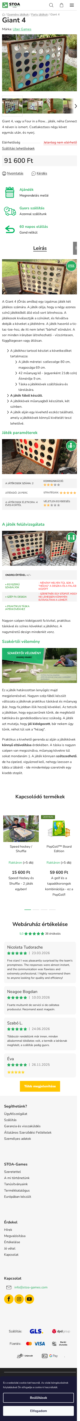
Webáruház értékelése (40, 924)
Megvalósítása (14, 1236)
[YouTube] (29, 1299)
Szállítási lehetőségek (18, 148)
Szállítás (10, 1120)
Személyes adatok (17, 1138)
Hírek (8, 1230)
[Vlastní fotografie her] (40, 276)
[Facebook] (9, 1299)
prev (4, 835)
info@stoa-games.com (31, 1287)
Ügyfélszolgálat (15, 1114)
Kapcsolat (11, 1254)
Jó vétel (9, 1248)
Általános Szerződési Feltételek (27, 1132)
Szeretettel (12, 1172)
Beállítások (38, 1398)
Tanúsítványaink (16, 1184)
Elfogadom (38, 1411)
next (75, 835)
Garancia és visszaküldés (22, 1126)
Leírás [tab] (40, 248)
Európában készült (17, 1196)
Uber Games (22, 29)
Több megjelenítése (40, 1086)
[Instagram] (19, 1299)
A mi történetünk (17, 1178)
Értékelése (12, 1242)
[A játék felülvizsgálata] (40, 548)
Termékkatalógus (17, 1190)
